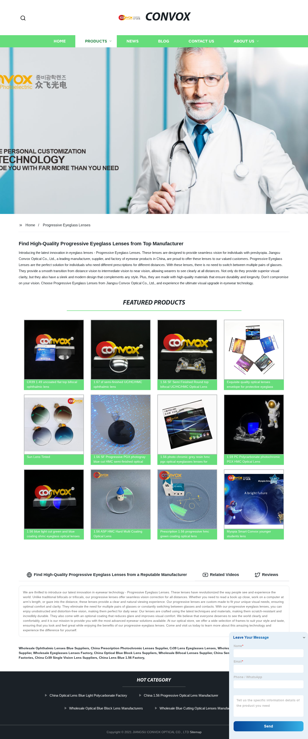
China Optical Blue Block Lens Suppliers (125, 653)
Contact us (201, 41)
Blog (163, 41)
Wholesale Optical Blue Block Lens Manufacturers (106, 708)
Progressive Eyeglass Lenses (66, 225)
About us (244, 41)
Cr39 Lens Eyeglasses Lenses (193, 648)
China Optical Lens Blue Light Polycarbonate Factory (88, 695)
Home (60, 41)
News (132, 41)
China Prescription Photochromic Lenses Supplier (129, 648)
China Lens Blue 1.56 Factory (121, 657)
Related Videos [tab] (224, 574)
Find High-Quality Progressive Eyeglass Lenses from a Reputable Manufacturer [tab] (110, 574)
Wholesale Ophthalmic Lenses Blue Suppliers (54, 648)
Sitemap (196, 732)
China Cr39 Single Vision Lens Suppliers (66, 657)
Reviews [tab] (270, 574)
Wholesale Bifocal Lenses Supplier (185, 653)
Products (96, 41)
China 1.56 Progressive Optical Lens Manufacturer (181, 695)
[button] (23, 18)
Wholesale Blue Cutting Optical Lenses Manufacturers (199, 708)
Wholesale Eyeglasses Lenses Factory (62, 653)
